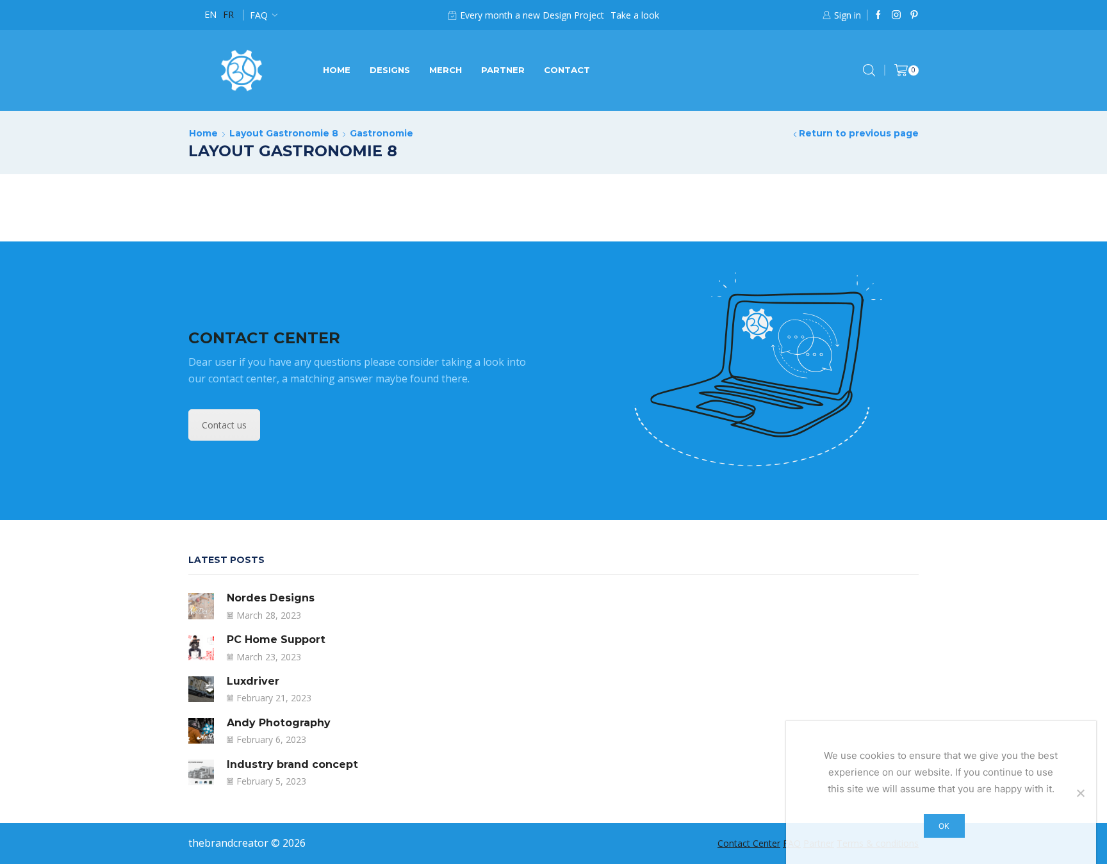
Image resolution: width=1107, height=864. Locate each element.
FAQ (259, 15)
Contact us (224, 425)
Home (336, 70)
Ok (944, 826)
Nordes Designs (271, 598)
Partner (503, 70)
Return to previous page (859, 133)
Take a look (635, 15)
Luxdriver (253, 681)
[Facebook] (878, 15)
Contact (567, 70)
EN (210, 14)
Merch (445, 70)
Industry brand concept (292, 764)
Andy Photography (279, 723)
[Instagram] (896, 15)
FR (228, 14)
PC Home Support (276, 639)
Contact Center (749, 843)
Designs (390, 70)
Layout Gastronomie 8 (283, 133)
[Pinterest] (914, 15)
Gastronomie (381, 133)
